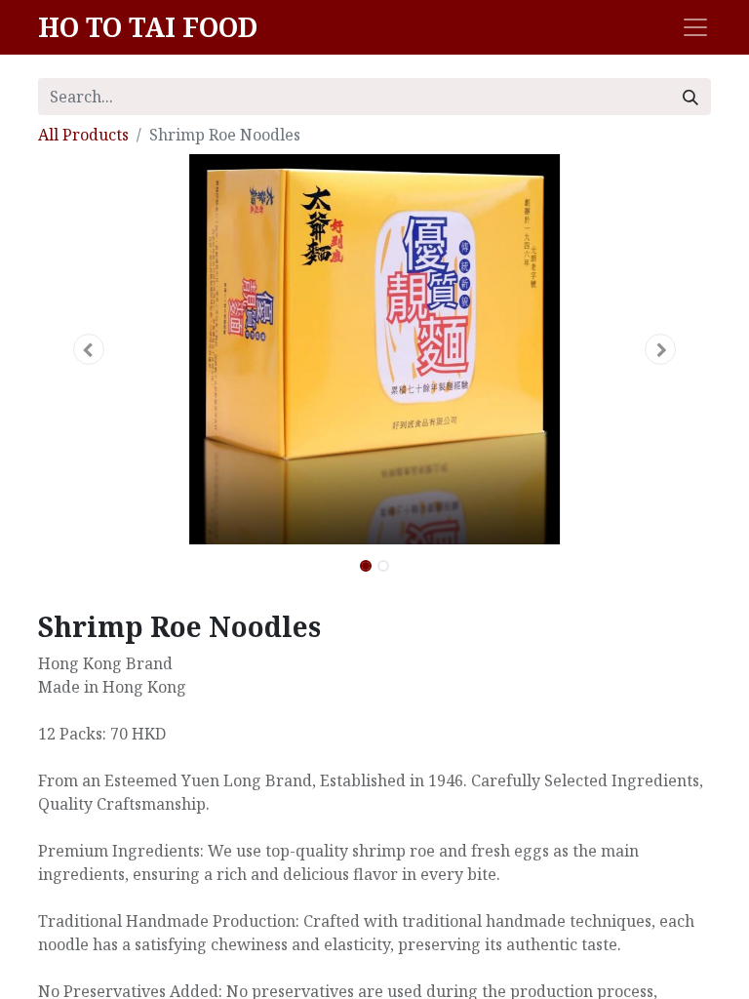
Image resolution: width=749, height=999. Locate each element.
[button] (88, 349)
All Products (83, 134)
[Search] (690, 96)
